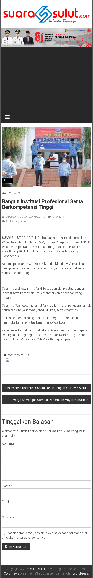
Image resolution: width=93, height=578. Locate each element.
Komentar (10, 443)
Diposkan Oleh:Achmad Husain (23, 216)
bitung (23, 221)
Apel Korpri (12, 221)
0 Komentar (59, 216)
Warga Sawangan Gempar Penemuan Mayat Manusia (49, 400)
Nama (7, 486)
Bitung (7, 180)
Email (7, 501)
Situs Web (9, 517)
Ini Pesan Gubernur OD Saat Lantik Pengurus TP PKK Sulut (46, 388)
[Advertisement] (46, 79)
